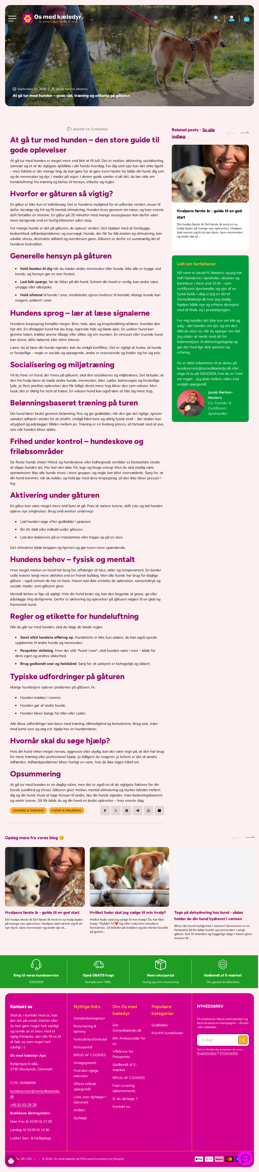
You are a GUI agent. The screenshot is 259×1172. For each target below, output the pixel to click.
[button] (244, 133)
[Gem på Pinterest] (127, 810)
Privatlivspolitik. (229, 1053)
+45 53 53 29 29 (23, 1104)
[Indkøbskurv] (244, 18)
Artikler (79, 1110)
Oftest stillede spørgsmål (85, 1086)
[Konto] (231, 18)
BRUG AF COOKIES (90, 1055)
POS (83, 1159)
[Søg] (216, 18)
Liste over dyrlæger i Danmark (90, 1099)
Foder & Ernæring (67, 810)
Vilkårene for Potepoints (123, 1054)
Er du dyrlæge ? (125, 1098)
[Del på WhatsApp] (148, 810)
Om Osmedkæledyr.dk (127, 1028)
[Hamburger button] (13, 18)
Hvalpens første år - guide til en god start (209, 214)
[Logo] (53, 19)
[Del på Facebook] (105, 810)
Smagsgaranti (85, 1062)
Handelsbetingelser (89, 1018)
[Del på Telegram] (137, 810)
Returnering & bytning (85, 1029)
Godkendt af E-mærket (125, 1067)
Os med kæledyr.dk (67, 1159)
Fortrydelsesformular (90, 1039)
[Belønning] (11, 1161)
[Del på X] (116, 810)
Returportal (83, 1047)
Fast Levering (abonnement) (124, 1088)
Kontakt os (121, 1106)
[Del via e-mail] (159, 810)
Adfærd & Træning (28, 810)
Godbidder (160, 1025)
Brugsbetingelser (207, 1053)
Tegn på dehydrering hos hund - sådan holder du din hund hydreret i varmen (208, 915)
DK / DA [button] (26, 1159)
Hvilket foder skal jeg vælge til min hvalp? (128, 912)
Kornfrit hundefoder (167, 1033)
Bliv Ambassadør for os (129, 1041)
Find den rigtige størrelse (86, 1073)
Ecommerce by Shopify (108, 1159)
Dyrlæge (80, 1118)
